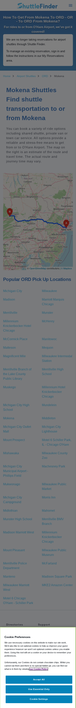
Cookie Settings (39, 699)
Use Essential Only (38, 689)
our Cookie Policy (39, 669)
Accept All (39, 679)
